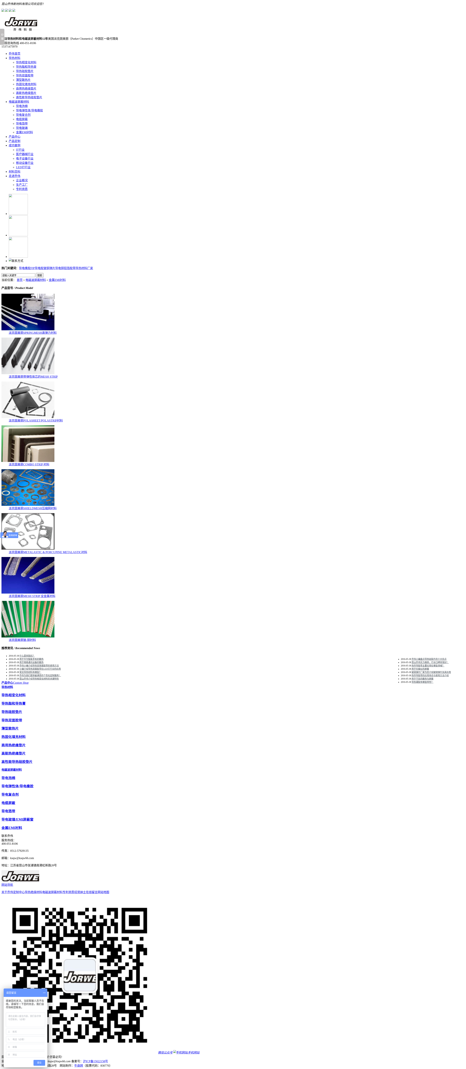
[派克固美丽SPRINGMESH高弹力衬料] (27, 329)
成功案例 (14, 145)
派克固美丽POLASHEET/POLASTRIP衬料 (36, 420)
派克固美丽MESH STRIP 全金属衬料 (32, 596)
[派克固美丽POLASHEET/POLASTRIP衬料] (27, 417)
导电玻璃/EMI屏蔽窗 (17, 819)
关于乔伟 (7, 892)
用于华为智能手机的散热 (31, 659)
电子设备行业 (24, 158)
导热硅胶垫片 (24, 71)
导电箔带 (22, 123)
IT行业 (20, 149)
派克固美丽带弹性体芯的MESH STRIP (33, 376)
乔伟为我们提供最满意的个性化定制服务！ (40, 675)
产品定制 (14, 141)
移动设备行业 (24, 162)
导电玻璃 (22, 127)
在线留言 (92, 892)
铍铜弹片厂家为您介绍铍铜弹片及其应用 (431, 672)
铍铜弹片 (49, 268)
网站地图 (103, 892)
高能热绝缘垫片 (26, 93)
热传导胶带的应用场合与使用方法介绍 (430, 675)
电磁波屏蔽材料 (19, 101)
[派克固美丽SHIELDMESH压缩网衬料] (27, 504)
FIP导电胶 (37, 268)
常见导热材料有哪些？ (30, 672)
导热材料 (14, 58)
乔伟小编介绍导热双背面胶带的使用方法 (39, 665)
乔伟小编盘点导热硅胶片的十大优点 (429, 659)
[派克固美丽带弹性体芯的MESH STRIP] (27, 373)
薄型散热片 (23, 79)
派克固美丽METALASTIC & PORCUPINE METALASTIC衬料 (48, 552)
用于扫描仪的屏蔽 (420, 669)
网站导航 (7, 884)
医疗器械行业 (24, 154)
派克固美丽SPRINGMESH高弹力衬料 (33, 332)
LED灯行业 (23, 167)
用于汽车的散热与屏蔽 (422, 679)
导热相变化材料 (26, 62)
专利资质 (22, 189)
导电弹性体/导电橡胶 (29, 110)
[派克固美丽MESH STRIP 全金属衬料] (27, 592)
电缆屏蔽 (22, 119)
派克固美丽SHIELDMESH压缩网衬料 (33, 508)
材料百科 (14, 171)
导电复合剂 (23, 114)
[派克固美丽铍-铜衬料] (27, 636)
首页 (20, 279)
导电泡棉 (22, 106)
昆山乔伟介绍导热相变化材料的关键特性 (39, 679)
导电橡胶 (25, 268)
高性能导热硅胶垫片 (29, 97)
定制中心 (19, 892)
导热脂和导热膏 (26, 66)
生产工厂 (22, 184)
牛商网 (78, 1065)
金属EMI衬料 (24, 132)
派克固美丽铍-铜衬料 (22, 639)
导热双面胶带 (24, 75)
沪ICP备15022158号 (95, 1061)
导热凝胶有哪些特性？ (422, 682)
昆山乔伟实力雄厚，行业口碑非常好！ (430, 662)
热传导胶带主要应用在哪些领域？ (428, 665)
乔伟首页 (14, 53)
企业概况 (22, 180)
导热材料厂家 (84, 268)
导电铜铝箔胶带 (65, 268)
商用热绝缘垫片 (26, 88)
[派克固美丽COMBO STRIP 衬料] (27, 460)
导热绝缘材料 (33, 892)
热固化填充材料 (26, 84)
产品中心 (14, 136)
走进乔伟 (14, 176)
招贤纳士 (80, 892)
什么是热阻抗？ (27, 656)
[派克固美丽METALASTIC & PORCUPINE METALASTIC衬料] (27, 548)
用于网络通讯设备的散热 (31, 662)
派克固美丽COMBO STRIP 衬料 (29, 464)
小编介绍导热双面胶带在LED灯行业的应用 (40, 669)
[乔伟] (21, 30)
